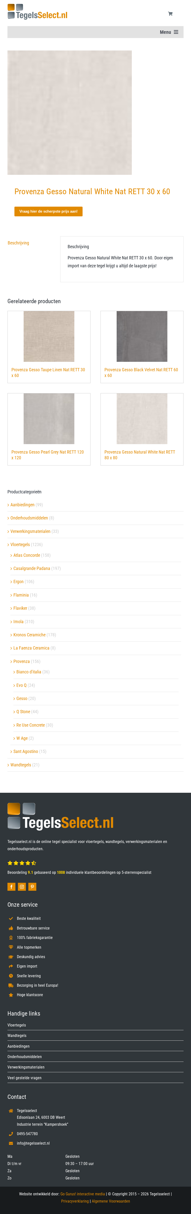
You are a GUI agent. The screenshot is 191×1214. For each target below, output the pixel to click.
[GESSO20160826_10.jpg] (95, 112)
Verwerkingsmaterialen (30, 531)
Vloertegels (20, 544)
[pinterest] (32, 887)
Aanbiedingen (22, 504)
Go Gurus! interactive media (82, 1194)
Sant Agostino (25, 751)
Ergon (18, 581)
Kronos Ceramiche (29, 634)
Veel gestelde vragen (24, 1077)
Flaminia (21, 595)
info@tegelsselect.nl (33, 1143)
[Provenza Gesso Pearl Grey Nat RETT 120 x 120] (49, 418)
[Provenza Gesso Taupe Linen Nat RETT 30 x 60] (49, 336)
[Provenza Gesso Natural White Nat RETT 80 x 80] (142, 418)
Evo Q (21, 685)
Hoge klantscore (30, 994)
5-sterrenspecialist (136, 872)
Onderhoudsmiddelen (29, 517)
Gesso (21, 698)
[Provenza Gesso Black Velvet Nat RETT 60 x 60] (142, 336)
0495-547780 (27, 1133)
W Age (22, 738)
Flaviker (20, 608)
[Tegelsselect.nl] (37, 5)
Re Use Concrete (30, 725)
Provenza (21, 661)
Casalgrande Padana (31, 568)
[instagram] (22, 887)
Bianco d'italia (28, 671)
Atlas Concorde (26, 555)
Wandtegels (20, 764)
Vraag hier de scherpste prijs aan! (48, 211)
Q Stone (23, 711)
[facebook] (11, 887)
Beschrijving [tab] (18, 242)
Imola (18, 621)
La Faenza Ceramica (31, 648)
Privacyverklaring (75, 1201)
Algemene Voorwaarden (111, 1201)
